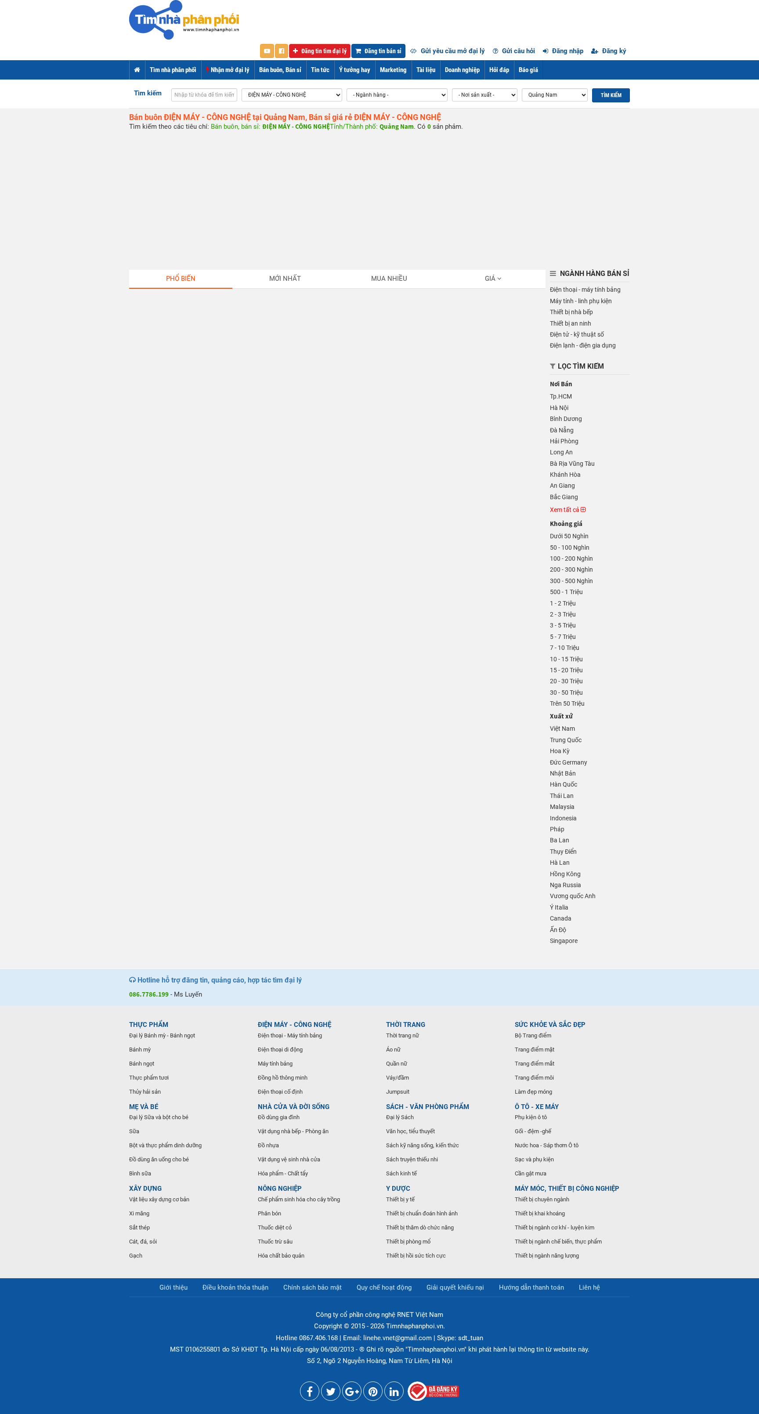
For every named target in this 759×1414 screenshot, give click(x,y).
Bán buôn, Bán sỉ (280, 70)
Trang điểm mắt (534, 1063)
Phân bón (269, 1213)
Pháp (557, 829)
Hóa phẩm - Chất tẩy (283, 1173)
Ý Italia (559, 907)
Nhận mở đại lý (229, 70)
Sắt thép (139, 1227)
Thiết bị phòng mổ (408, 1241)
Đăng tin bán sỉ (382, 50)
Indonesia (563, 818)
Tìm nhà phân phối (173, 70)
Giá (491, 279)
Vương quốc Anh (573, 895)
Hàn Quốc (563, 784)
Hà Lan (560, 862)
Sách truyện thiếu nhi (412, 1159)
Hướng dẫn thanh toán (531, 1287)
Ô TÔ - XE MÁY (537, 1107)
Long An (561, 452)
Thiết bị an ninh (570, 323)
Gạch (135, 1255)
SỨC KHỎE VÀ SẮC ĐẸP (550, 1025)
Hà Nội (559, 407)
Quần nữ (396, 1063)
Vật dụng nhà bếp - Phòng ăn (293, 1131)
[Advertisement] (379, 197)
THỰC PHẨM (148, 1025)
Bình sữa (140, 1173)
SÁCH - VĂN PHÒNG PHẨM (427, 1107)
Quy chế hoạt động (384, 1287)
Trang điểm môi (534, 1077)
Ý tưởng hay (354, 70)
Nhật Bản (563, 773)
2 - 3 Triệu (563, 614)
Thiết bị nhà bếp (571, 311)
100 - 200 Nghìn (571, 558)
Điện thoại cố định (280, 1091)
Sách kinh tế (401, 1173)
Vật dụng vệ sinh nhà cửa (289, 1159)
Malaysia (562, 806)
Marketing (393, 70)
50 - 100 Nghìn (569, 547)
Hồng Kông (565, 873)
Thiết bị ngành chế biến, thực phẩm (558, 1241)
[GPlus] (351, 1393)
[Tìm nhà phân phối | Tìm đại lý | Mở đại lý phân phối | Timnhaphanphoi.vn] (184, 19)
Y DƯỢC (398, 1189)
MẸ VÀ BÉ (143, 1107)
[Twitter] (330, 1393)
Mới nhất (285, 279)
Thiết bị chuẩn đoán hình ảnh (422, 1213)
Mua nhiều (389, 279)
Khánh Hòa (565, 474)
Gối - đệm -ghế (533, 1131)
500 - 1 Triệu (566, 591)
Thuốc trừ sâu (275, 1241)
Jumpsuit (397, 1091)
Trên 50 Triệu (567, 703)
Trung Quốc (566, 739)
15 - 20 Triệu (566, 670)
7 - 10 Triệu (564, 647)
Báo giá (528, 70)
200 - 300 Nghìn (571, 569)
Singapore (564, 940)
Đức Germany (568, 762)
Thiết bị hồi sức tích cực (416, 1255)
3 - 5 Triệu (563, 625)
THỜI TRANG (405, 1025)
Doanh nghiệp (462, 70)
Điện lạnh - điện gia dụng (583, 345)
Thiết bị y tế (400, 1199)
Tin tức (320, 70)
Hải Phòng (564, 441)
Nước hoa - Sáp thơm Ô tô (546, 1145)
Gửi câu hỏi (517, 51)
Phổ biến (180, 279)
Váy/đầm (397, 1077)
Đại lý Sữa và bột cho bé (158, 1117)
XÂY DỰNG (145, 1189)
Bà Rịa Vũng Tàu (572, 463)
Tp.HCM (561, 396)
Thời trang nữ (402, 1035)
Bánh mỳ (140, 1049)
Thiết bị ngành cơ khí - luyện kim (554, 1227)
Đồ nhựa (268, 1145)
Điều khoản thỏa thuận (235, 1287)
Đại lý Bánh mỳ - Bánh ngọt (162, 1035)
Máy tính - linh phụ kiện (581, 301)
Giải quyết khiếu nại (455, 1287)
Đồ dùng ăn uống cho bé (159, 1159)
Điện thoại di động (280, 1049)
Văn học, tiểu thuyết (410, 1131)
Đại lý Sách (400, 1117)
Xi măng (139, 1213)
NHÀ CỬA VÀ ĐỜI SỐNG (293, 1107)
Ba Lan (559, 840)
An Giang (562, 485)
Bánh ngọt (141, 1063)
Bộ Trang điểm (533, 1035)
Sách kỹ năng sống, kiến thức (422, 1145)
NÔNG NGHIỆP (280, 1189)
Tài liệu (425, 70)
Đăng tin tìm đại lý (323, 50)
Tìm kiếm (148, 93)
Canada (560, 918)
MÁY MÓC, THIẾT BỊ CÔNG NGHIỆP (567, 1189)
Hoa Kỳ (560, 750)
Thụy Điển (563, 851)
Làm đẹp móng (533, 1091)
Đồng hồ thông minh (282, 1077)
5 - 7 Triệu (563, 636)
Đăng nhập (566, 51)
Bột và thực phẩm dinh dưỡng (165, 1145)
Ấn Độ (558, 929)
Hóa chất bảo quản (281, 1255)
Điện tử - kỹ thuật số (577, 334)
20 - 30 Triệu (566, 681)
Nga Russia (565, 884)
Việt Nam (562, 728)
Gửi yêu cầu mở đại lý (452, 51)
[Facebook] (309, 1393)
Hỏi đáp (499, 70)
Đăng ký (613, 51)
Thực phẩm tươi (149, 1077)
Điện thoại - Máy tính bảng (290, 1035)
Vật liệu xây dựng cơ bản (159, 1199)
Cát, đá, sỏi (143, 1241)
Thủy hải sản (145, 1091)
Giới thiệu (173, 1287)
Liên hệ (589, 1287)
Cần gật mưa (530, 1173)
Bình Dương (566, 418)
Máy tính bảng (275, 1063)
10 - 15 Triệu (566, 659)
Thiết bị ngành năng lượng (547, 1255)
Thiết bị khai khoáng (540, 1213)
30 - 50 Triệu (566, 692)
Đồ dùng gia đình (279, 1117)
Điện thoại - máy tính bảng (585, 289)
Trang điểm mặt (534, 1049)
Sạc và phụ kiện (534, 1159)
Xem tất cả (565, 509)
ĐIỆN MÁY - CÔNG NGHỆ (294, 1025)
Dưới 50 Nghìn (569, 536)
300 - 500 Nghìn (571, 580)
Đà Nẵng (562, 430)
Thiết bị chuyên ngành (542, 1199)
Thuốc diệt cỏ (275, 1227)
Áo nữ (393, 1049)
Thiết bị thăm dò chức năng (420, 1227)
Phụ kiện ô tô (531, 1117)
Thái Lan (562, 795)
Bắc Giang (564, 496)
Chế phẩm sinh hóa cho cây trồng (299, 1199)
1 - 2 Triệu (563, 603)
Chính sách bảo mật (312, 1287)
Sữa (134, 1131)
